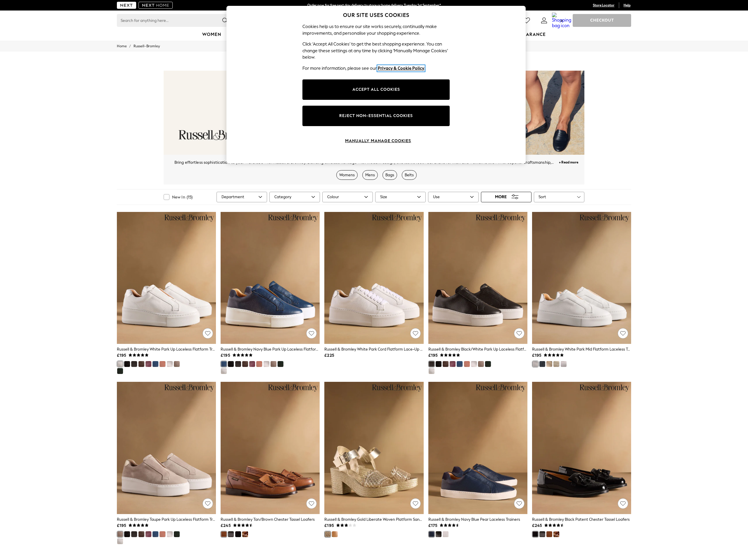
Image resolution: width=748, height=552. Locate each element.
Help (627, 5)
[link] (544, 20)
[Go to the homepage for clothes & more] (126, 5)
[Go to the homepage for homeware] (155, 5)
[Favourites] (526, 20)
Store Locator (603, 5)
